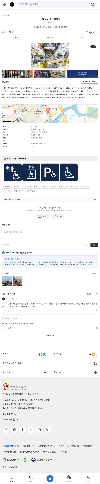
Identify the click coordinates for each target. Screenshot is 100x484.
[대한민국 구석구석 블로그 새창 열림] (6, 429)
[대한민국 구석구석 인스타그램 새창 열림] (39, 429)
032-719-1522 (36, 126)
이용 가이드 (8, 414)
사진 (86, 245)
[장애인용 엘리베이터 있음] (31, 173)
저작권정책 (87, 445)
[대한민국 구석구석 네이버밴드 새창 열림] (47, 429)
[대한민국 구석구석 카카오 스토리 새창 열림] (22, 429)
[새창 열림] (11, 460)
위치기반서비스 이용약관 (44, 445)
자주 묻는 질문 (49, 451)
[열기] (95, 199)
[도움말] (3, 245)
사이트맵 (63, 451)
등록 (94, 245)
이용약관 (26, 445)
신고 (96, 311)
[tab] (11, 478)
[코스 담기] (90, 32)
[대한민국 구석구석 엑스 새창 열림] (30, 429)
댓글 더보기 (48, 335)
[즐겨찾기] (86, 32)
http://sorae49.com (37, 129)
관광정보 (6, 372)
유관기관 (57, 372)
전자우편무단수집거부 (30, 451)
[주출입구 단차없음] (69, 173)
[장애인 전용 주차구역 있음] (50, 173)
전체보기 (93, 273)
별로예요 (59, 216)
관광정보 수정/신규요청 (13, 363)
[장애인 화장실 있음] (13, 173)
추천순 (96, 294)
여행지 (6, 15)
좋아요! (45, 216)
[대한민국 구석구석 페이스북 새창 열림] (14, 429)
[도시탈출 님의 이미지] (17, 74)
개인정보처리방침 (11, 445)
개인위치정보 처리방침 (69, 445)
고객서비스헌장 (10, 451)
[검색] (93, 4)
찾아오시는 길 (9, 419)
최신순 (89, 294)
